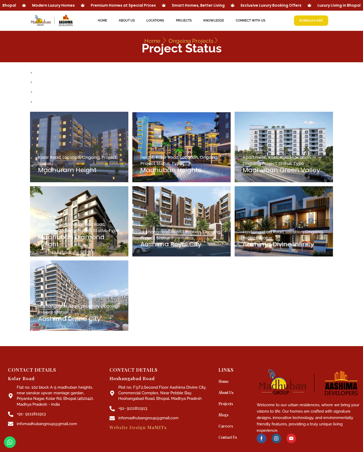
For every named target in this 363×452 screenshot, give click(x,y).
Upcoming (46, 102)
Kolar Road (49, 157)
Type (177, 163)
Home (102, 20)
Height (147, 157)
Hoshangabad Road (84, 224)
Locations (155, 20)
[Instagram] (276, 438)
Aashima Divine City (69, 318)
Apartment (254, 157)
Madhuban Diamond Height (71, 241)
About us (127, 20)
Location (71, 157)
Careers (225, 426)
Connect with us (250, 20)
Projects (184, 20)
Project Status (155, 163)
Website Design (138, 427)
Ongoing (44, 92)
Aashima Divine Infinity (278, 244)
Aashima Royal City (170, 244)
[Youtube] (291, 438)
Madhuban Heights (170, 169)
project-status (50, 72)
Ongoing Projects (190, 41)
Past (40, 82)
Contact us (227, 437)
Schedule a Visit (311, 20)
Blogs (223, 414)
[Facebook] (261, 438)
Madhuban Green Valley (281, 169)
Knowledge (213, 20)
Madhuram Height (67, 169)
